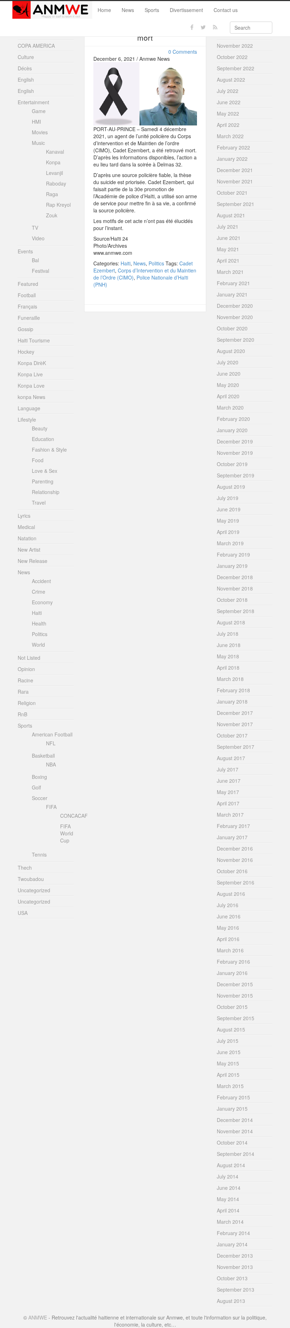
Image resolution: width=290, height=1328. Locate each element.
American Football (52, 734)
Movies (40, 132)
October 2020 (232, 328)
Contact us (226, 9)
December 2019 (235, 441)
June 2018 (228, 644)
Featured (28, 283)
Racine (25, 680)
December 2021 (235, 170)
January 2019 (232, 565)
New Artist (29, 549)
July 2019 (227, 497)
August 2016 (231, 893)
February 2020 (233, 418)
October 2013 (232, 1278)
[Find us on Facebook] (191, 27)
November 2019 (235, 452)
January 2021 (232, 294)
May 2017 (228, 791)
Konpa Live (30, 374)
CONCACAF (74, 815)
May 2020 (228, 384)
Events (25, 251)
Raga (52, 194)
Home (104, 9)
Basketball (43, 755)
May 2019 (228, 520)
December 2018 (235, 577)
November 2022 (235, 45)
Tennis (39, 854)
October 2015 (232, 1006)
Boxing (39, 776)
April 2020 (228, 396)
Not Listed (29, 657)
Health (39, 623)
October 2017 (232, 735)
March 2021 (230, 271)
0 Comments (182, 51)
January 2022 (232, 158)
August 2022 (231, 79)
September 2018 (235, 611)
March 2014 (230, 1221)
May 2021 (228, 249)
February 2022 (233, 147)
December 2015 (235, 984)
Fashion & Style (49, 449)
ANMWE (37, 1317)
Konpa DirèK (32, 362)
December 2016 (235, 848)
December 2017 (235, 712)
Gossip (25, 329)
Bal (35, 260)
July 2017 (227, 769)
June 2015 (228, 1052)
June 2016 (228, 916)
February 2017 (233, 825)
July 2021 (227, 226)
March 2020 (230, 407)
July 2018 (227, 633)
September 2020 (235, 339)
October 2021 (232, 192)
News (128, 9)
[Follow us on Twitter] (203, 27)
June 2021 (228, 237)
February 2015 (233, 1097)
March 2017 (230, 814)
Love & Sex (44, 470)
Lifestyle (27, 419)
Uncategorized (34, 890)
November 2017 (235, 724)
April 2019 (228, 531)
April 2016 (228, 938)
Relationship (45, 491)
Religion (27, 702)
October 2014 (232, 1142)
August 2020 (231, 350)
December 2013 (235, 1255)
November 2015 (235, 995)
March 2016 (230, 950)
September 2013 (235, 1289)
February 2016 (233, 961)
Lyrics (24, 515)
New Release (32, 560)
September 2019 (235, 475)
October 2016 (232, 871)
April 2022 (228, 124)
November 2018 (235, 588)
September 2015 (235, 1018)
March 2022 (230, 136)
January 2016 (232, 972)
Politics (156, 263)
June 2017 (228, 780)
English (26, 79)
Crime (38, 591)
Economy (42, 602)
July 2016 (227, 905)
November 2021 (235, 181)
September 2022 (235, 68)
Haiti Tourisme (34, 340)
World (38, 644)
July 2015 (227, 1040)
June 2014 (228, 1187)
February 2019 (233, 554)
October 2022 (232, 56)
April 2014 (228, 1210)
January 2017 (232, 837)
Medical (26, 526)
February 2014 (233, 1232)
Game (39, 110)
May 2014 (228, 1199)
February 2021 (233, 283)
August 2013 (231, 1300)
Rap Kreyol (58, 204)
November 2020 (235, 317)
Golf (36, 787)
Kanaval (55, 151)
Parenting (42, 481)
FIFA (51, 806)
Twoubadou (31, 878)
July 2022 (227, 90)
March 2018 (230, 678)
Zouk (51, 215)
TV (35, 227)
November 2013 (235, 1266)
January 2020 (232, 430)
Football (27, 295)
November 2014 (235, 1131)
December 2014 (235, 1119)
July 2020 (227, 362)
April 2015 (228, 1074)
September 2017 (235, 746)
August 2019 (231, 486)
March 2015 (230, 1085)
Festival (40, 270)
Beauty (39, 428)
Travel (39, 502)
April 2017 (228, 803)
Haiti (125, 263)
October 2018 (232, 599)
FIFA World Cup (66, 833)
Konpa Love (31, 385)
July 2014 (227, 1176)
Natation (27, 538)
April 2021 (228, 260)
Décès (25, 68)
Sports (152, 9)
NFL (51, 743)
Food (38, 460)
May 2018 (228, 656)
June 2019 (228, 509)
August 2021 (231, 215)
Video (38, 238)
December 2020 (235, 305)
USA (23, 912)
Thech (25, 867)
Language (29, 408)
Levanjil (54, 172)
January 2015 (232, 1108)
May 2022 (228, 113)
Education (43, 438)
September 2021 (235, 203)
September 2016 (235, 882)
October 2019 (232, 464)
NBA (51, 764)
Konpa (53, 162)
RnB (22, 714)
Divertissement (186, 9)
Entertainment (33, 102)
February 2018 (233, 690)
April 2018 (228, 667)
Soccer (39, 797)
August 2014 (231, 1165)
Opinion (26, 668)
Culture (26, 56)
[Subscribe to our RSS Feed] (215, 27)
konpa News (31, 396)
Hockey (26, 351)
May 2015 (228, 1063)
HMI (36, 121)
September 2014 (235, 1153)
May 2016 (228, 927)
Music (38, 142)
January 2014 (232, 1244)
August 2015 (231, 1029)
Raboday (56, 183)
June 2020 (228, 373)
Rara (23, 691)
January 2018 (232, 701)
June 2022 (228, 102)
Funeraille (29, 317)
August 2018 (231, 622)
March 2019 (230, 543)
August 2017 (231, 758)
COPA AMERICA (36, 45)
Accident (41, 580)
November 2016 (235, 859)
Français (27, 306)
